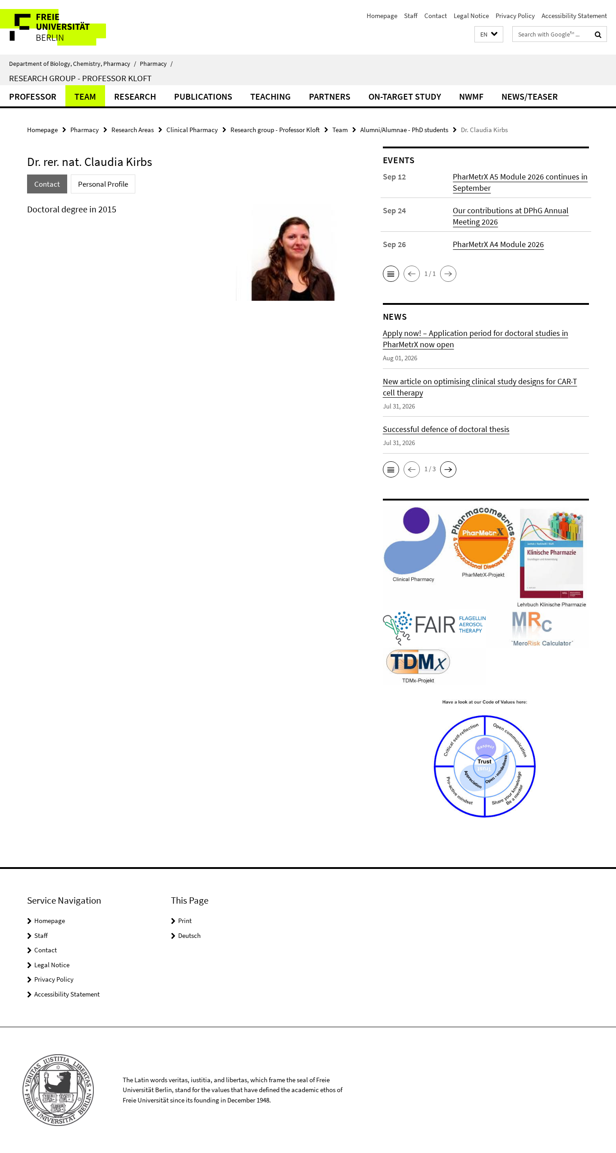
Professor (32, 96)
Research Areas (132, 129)
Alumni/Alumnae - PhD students (404, 129)
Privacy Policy (515, 15)
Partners (329, 96)
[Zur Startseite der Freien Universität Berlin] (75, 27)
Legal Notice (471, 15)
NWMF (471, 96)
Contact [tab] (47, 184)
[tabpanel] (188, 256)
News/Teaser (529, 96)
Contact (435, 15)
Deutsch (189, 935)
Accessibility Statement (574, 15)
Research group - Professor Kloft (80, 78)
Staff (411, 15)
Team (85, 96)
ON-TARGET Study (404, 96)
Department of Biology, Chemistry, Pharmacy (72, 63)
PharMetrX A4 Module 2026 (498, 244)
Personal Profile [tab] (103, 184)
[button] (488, 34)
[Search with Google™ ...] (598, 34)
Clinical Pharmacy (192, 129)
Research (135, 96)
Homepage (382, 15)
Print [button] (185, 920)
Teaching (270, 96)
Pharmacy (156, 63)
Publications (203, 96)
